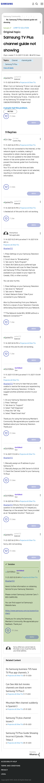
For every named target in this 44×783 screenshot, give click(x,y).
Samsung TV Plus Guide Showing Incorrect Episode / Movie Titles (22, 736)
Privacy (4, 770)
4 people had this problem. (15, 108)
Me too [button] (10, 111)
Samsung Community (12, 16)
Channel (14, 60)
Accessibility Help (9, 762)
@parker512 (8, 248)
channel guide (26, 60)
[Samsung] (7, 4)
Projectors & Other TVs (28, 82)
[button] (36, 77)
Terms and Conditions (10, 766)
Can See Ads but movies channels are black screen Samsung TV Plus (18, 687)
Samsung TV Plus (11, 64)
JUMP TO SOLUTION (21, 28)
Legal (3, 774)
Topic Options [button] (36, 22)
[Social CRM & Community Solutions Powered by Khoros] (35, 754)
